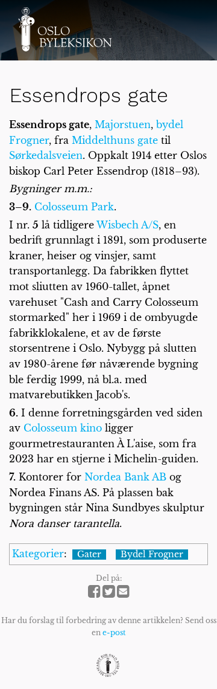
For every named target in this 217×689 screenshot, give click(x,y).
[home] (65, 29)
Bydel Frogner (152, 554)
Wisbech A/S (127, 225)
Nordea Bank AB (125, 477)
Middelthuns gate (115, 140)
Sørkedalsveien (46, 155)
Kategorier (38, 554)
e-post (114, 632)
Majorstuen (123, 124)
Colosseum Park (74, 207)
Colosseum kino (63, 428)
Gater (89, 554)
